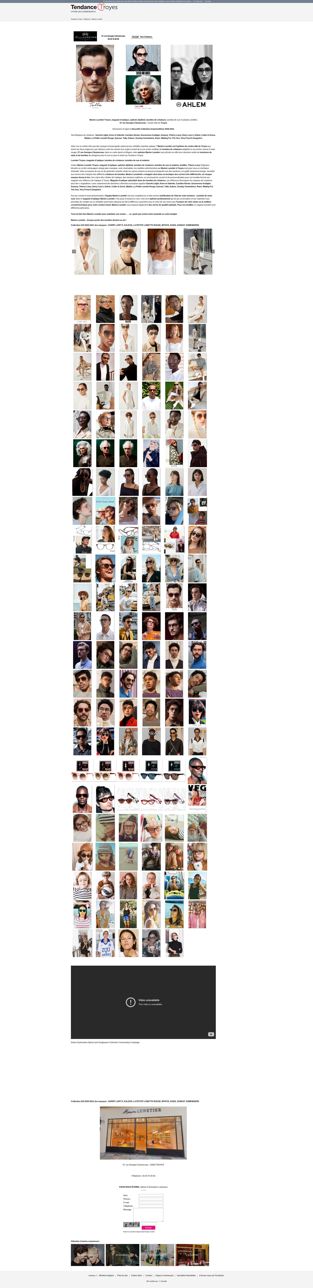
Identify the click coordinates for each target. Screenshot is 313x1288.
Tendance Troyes (76, 19)
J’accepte (207, 1)
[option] (95, 77)
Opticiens (87, 19)
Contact (148, 1275)
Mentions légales (106, 1275)
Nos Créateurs (146, 37)
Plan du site (122, 1275)
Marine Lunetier (97, 19)
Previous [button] (74, 251)
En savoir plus (198, 1)
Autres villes (136, 1275)
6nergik (164, 1281)
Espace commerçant (164, 1275)
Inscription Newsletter (186, 1275)
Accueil (135, 37)
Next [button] (213, 251)
